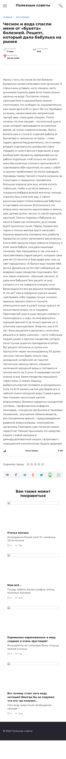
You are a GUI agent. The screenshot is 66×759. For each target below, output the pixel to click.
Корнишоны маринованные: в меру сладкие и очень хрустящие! (31, 639)
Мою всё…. (14, 585)
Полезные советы (33, 5)
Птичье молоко (18, 532)
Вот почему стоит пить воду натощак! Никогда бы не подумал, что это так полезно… (31, 697)
